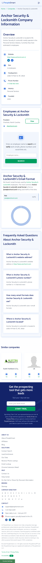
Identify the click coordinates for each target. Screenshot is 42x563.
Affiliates (5, 441)
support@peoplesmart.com (14, 506)
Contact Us (5, 473)
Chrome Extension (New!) (10, 467)
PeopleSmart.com (9, 421)
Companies (11, 8)
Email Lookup (6, 464)
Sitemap (4, 486)
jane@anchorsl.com (11, 198)
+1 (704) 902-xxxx (13, 83)
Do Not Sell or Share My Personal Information (17, 480)
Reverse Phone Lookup (10, 460)
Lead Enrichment (7, 454)
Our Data (5, 457)
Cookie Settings (7, 561)
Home (3, 8)
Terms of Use (30, 417)
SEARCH (21, 161)
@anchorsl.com (12, 126)
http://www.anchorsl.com (15, 57)
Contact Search (7, 451)
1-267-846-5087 (10, 510)
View (32, 121)
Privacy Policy (10, 419)
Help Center (6, 477)
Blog (3, 444)
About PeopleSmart (8, 438)
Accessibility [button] (5, 556)
